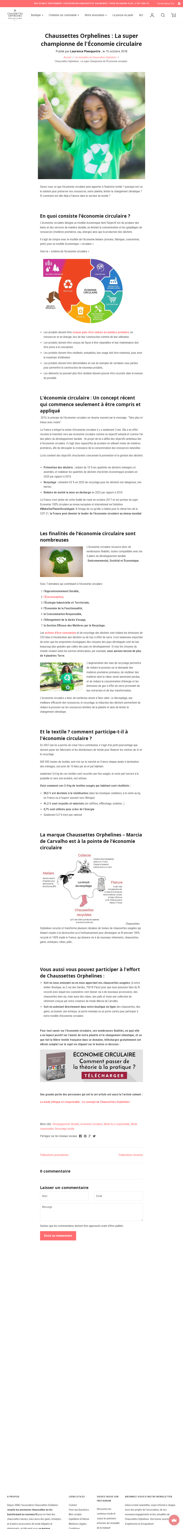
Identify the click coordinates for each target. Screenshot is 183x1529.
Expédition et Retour (79, 1519)
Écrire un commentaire (58, 1235)
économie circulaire (91, 1124)
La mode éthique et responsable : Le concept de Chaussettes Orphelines (85, 1102)
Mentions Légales (78, 1523)
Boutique (36, 15)
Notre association (95, 15)
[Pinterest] (86, 1136)
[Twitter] (95, 1136)
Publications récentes (131, 1155)
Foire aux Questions (79, 1509)
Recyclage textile (64, 1128)
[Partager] (81, 1136)
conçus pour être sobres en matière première (101, 332)
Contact (73, 1505)
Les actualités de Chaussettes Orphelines (96, 57)
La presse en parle (122, 15)
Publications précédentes (54, 1155)
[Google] (90, 1136)
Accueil (67, 57)
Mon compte (75, 1514)
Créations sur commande (63, 15)
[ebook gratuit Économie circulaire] (91, 1066)
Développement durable (65, 1124)
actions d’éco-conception (60, 632)
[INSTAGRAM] (178, 4)
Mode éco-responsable (117, 1124)
